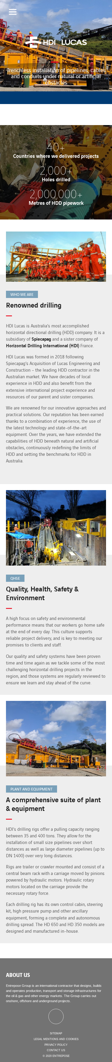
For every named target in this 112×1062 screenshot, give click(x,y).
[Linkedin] (56, 1016)
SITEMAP (56, 1033)
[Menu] (12, 12)
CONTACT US (56, 1050)
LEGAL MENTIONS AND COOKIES (56, 1039)
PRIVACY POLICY (56, 1044)
